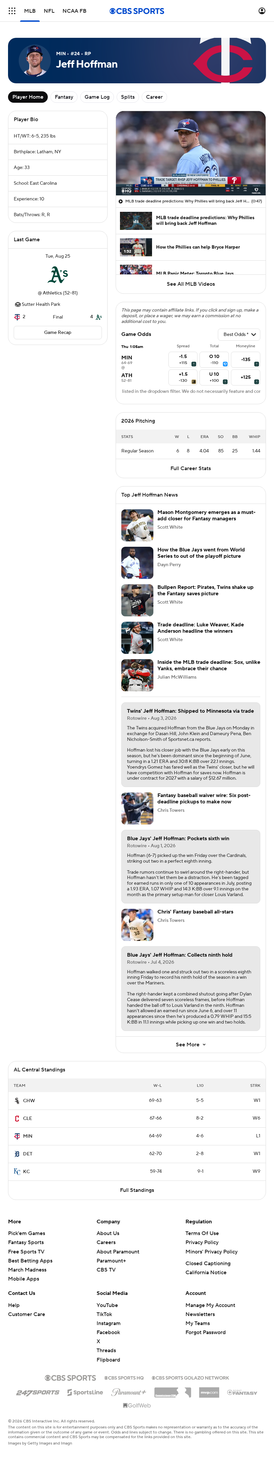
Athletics (52, 293)
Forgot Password (205, 1332)
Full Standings (137, 1190)
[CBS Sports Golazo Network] (190, 1377)
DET (27, 1154)
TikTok (104, 1314)
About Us (108, 1233)
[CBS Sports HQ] (124, 1377)
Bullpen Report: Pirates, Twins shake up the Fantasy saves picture (205, 590)
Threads (106, 1350)
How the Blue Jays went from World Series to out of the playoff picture (201, 552)
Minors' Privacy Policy (211, 1251)
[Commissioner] (172, 1390)
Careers (106, 1242)
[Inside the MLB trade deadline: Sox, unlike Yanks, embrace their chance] (137, 675)
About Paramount (118, 1251)
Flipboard (108, 1360)
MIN (27, 1136)
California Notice (206, 1272)
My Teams (197, 1323)
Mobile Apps (23, 1279)
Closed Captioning (208, 1263)
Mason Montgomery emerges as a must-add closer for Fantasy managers (206, 515)
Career (154, 97)
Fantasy (64, 97)
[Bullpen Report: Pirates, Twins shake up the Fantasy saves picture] (137, 600)
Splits (128, 97)
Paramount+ (111, 1260)
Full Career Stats (190, 468)
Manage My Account (210, 1305)
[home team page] (57, 274)
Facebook (108, 1332)
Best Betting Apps (30, 1260)
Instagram (109, 1323)
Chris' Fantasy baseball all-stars (195, 911)
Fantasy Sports (26, 1242)
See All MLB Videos (191, 284)
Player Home (27, 97)
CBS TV (106, 1270)
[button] (12, 11)
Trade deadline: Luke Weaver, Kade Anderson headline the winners (200, 627)
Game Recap (57, 333)
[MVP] (209, 1390)
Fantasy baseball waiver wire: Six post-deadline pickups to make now (204, 798)
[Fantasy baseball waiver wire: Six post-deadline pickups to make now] (137, 808)
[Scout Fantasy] (242, 1392)
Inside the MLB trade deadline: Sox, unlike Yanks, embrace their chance (208, 665)
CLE (27, 1119)
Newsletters (200, 1314)
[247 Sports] (37, 1391)
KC (26, 1172)
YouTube (107, 1305)
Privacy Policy (202, 1242)
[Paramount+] (128, 1391)
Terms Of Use (202, 1233)
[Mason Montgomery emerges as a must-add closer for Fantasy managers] (137, 525)
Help (14, 1305)
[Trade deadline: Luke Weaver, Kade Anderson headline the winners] (137, 638)
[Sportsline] (85, 1391)
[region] (191, 153)
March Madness (27, 1270)
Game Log (97, 97)
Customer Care (26, 1314)
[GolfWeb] (137, 1405)
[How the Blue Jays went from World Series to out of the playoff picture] (137, 563)
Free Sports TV (26, 1251)
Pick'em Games (26, 1233)
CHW (29, 1101)
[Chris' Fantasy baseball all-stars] (137, 925)
